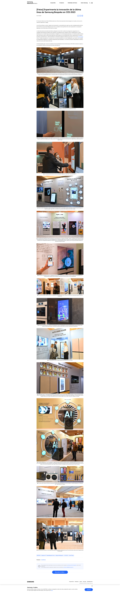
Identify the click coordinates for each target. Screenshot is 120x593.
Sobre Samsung (84, 2)
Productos (61, 2)
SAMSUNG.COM (89, 581)
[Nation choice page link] (92, 3)
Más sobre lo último (59, 572)
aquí (52, 590)
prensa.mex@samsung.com (68, 567)
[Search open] (90, 3)
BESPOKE (38, 555)
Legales (80, 581)
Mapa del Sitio (71, 581)
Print (82, 16)
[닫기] (92, 586)
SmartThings (80, 36)
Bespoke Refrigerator (59, 555)
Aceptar (89, 589)
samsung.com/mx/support (71, 565)
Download (78, 16)
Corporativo (53, 2)
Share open (80, 16)
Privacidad (84, 581)
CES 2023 (66, 555)
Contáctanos (77, 581)
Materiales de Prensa (72, 2)
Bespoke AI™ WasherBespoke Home (48, 555)
